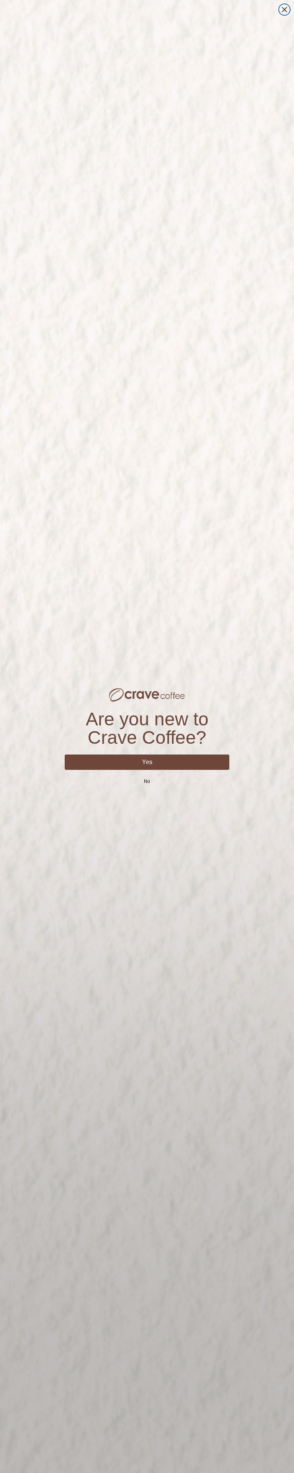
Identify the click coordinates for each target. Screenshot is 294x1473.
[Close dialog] (284, 9)
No (147, 781)
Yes (147, 762)
